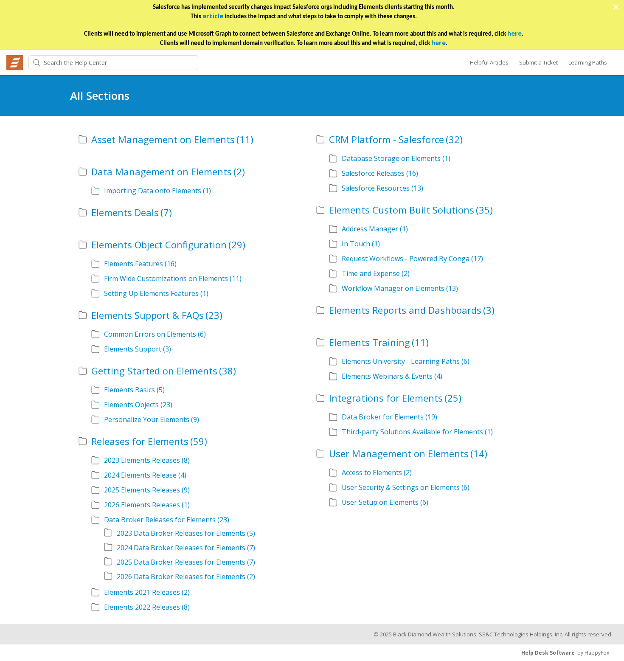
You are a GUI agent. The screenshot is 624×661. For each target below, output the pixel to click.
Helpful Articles (489, 62)
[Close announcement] (615, 8)
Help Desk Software (548, 652)
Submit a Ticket (538, 62)
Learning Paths (587, 62)
